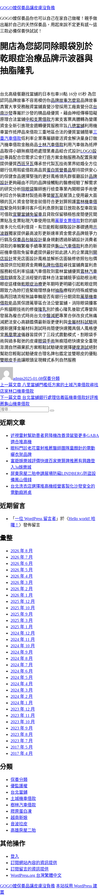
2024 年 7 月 (22, 665)
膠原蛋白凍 (21, 811)
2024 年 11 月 (23, 639)
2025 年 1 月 (22, 627)
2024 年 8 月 (22, 658)
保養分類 (51, 378)
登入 (15, 856)
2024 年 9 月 (22, 652)
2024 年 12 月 (23, 633)
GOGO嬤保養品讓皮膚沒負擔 (27, 8)
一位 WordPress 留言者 (35, 518)
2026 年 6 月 (22, 563)
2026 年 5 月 (22, 570)
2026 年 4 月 (22, 576)
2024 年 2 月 (22, 696)
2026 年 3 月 (22, 582)
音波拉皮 (19, 824)
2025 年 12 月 (23, 601)
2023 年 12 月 (23, 709)
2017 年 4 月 (22, 753)
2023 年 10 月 (23, 722)
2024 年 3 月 (22, 690)
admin (18, 378)
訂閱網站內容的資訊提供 (34, 862)
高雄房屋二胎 (23, 830)
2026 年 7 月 (22, 557)
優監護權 (19, 786)
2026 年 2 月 (22, 589)
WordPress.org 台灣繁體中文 (36, 875)
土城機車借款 (23, 798)
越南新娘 (19, 817)
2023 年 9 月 (22, 728)
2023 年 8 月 (22, 734)
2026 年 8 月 (22, 551)
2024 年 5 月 (22, 677)
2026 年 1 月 (22, 595)
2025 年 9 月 (22, 614)
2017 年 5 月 (22, 747)
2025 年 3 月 (22, 620)
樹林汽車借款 (23, 805)
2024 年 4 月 (22, 684)
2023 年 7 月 (22, 741)
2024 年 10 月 (23, 646)
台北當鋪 (19, 792)
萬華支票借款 (67, 220)
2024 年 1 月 (22, 703)
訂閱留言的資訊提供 (30, 869)
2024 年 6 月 (22, 671)
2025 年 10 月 (23, 608)
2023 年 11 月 (23, 715)
